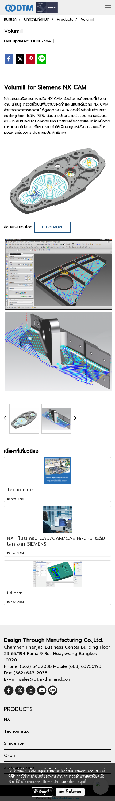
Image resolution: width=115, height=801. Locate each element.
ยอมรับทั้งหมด (70, 791)
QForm (11, 755)
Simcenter (14, 743)
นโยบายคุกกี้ (76, 781)
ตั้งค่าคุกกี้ (41, 791)
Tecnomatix (16, 731)
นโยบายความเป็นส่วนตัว (39, 781)
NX (7, 719)
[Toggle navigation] (108, 7)
